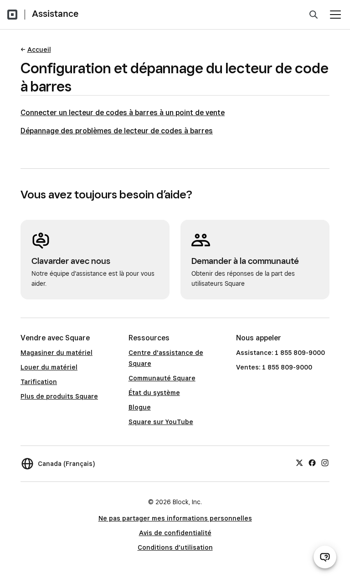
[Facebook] (312, 462)
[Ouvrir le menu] (335, 14)
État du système (154, 392)
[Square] (12, 15)
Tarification (39, 381)
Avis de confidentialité (175, 532)
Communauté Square (162, 378)
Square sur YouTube (161, 421)
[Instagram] (324, 462)
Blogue (140, 407)
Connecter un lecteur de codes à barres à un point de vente (123, 112)
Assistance (55, 13)
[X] (299, 462)
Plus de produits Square (59, 396)
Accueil (39, 49)
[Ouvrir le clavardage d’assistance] (325, 557)
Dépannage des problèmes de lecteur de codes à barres (117, 131)
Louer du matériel (49, 367)
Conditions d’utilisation (175, 547)
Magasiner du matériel (57, 352)
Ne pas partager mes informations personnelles (175, 518)
